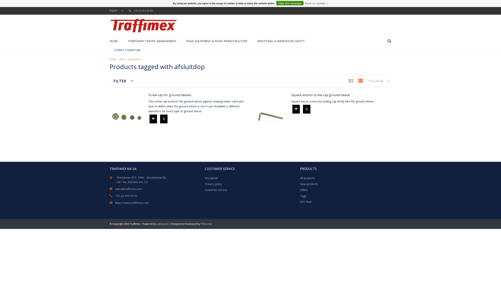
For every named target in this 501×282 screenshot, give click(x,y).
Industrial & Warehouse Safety (281, 41)
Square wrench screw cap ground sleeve (320, 95)
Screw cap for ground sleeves (169, 95)
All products (307, 178)
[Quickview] (153, 119)
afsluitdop (134, 59)
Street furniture (127, 50)
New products (309, 184)
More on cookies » (316, 3)
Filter (120, 81)
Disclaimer (211, 178)
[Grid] (351, 81)
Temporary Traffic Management (152, 41)
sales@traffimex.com (128, 189)
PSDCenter (207, 224)
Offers (304, 190)
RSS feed (305, 202)
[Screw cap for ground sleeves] (127, 116)
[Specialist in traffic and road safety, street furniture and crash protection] (143, 25)
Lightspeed (162, 224)
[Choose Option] (164, 119)
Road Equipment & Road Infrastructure (216, 41)
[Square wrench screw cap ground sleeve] (269, 116)
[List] (360, 81)
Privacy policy (213, 184)
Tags (122, 59)
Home (114, 41)
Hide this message (289, 3)
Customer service (216, 190)
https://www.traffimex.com (132, 203)
